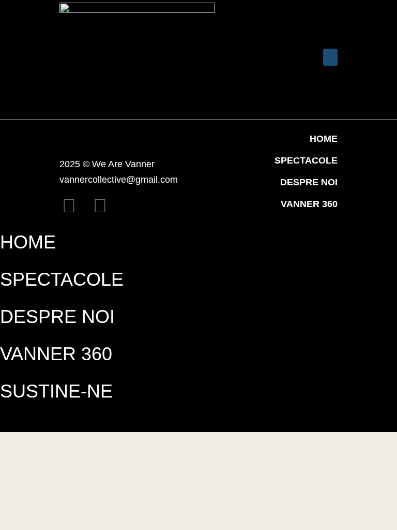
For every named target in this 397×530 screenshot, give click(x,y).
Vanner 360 (309, 204)
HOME (324, 139)
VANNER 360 (56, 353)
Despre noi (309, 182)
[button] (256, 59)
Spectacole (306, 160)
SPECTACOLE (62, 279)
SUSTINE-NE (56, 391)
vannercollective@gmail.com (118, 179)
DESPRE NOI (57, 316)
